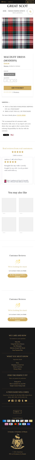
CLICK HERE (21, 115)
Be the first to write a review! (17, 276)
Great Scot (19, 452)
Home (4, 11)
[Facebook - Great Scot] (12, 401)
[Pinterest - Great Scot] (19, 401)
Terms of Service (17, 367)
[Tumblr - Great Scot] (22, 401)
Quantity (6, 78)
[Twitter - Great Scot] (9, 401)
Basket (31, 1)
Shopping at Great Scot (17, 365)
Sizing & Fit (17, 381)
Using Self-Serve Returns (17, 344)
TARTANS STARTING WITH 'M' (16, 11)
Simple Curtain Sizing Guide (17, 385)
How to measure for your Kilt (17, 383)
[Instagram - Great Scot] (16, 401)
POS (10, 454)
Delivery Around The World (17, 348)
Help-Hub (17, 342)
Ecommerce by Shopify (20, 454)
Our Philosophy (17, 346)
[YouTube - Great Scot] (26, 401)
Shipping (6, 66)
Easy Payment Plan (17, 350)
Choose (6, 71)
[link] (17, 181)
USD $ (9, 2)
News (17, 363)
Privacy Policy (17, 369)
